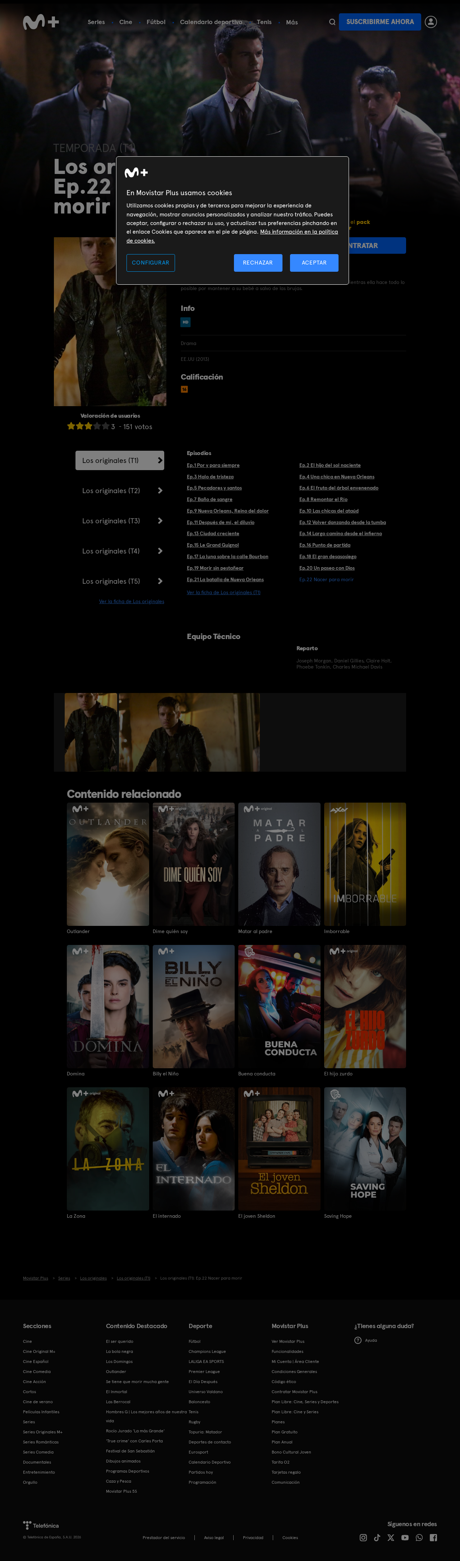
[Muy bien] (106, 426)
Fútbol (156, 22)
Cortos (29, 1391)
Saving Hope (338, 1216)
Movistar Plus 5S (121, 1491)
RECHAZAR (258, 262)
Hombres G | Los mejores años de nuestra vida (146, 1416)
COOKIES (290, 1537)
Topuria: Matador (205, 1431)
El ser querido (119, 1341)
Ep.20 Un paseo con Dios (327, 568)
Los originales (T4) (111, 551)
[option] (92, 732)
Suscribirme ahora (380, 22)
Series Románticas (41, 1442)
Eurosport (198, 1452)
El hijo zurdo (338, 1073)
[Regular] (88, 426)
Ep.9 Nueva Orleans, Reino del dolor (228, 511)
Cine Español (36, 1361)
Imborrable (337, 931)
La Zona (76, 1216)
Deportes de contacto (210, 1442)
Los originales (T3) (111, 520)
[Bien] (97, 426)
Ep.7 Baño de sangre (210, 499)
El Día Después (203, 1381)
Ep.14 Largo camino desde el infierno (340, 533)
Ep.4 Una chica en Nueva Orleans (336, 476)
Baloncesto (199, 1401)
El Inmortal (116, 1391)
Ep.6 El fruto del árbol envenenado (338, 488)
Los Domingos (119, 1361)
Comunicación (286, 1482)
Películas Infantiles (41, 1411)
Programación (202, 1482)
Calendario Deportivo (210, 1462)
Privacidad (253, 1537)
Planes (278, 1421)
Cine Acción (34, 1381)
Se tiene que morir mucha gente (137, 1381)
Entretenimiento (39, 1472)
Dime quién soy (170, 931)
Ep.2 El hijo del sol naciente (330, 465)
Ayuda (371, 1340)
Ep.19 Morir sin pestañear (215, 568)
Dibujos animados (123, 1461)
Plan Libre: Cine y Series (295, 1411)
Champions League (207, 1351)
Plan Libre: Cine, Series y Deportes (305, 1401)
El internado (167, 1216)
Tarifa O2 (281, 1462)
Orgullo (30, 1482)
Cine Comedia (37, 1371)
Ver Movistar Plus (288, 1341)
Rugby (194, 1421)
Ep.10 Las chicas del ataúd (329, 511)
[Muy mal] (71, 426)
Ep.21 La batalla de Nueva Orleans (225, 579)
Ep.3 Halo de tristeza (210, 476)
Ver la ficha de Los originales (131, 601)
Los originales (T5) (111, 581)
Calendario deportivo (211, 22)
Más (292, 22)
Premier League (204, 1371)
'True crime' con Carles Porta (134, 1440)
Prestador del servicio (164, 1537)
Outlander (78, 931)
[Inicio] (41, 22)
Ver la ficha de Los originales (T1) (224, 592)
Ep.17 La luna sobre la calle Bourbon (227, 556)
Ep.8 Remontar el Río (323, 499)
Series (96, 22)
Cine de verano (38, 1401)
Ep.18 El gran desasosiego (327, 556)
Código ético (284, 1381)
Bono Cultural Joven (291, 1452)
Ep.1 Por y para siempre (213, 465)
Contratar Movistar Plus (294, 1391)
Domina (75, 1073)
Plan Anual (282, 1442)
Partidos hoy (201, 1472)
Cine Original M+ (39, 1351)
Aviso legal (214, 1537)
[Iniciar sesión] (431, 22)
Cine (125, 22)
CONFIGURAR (150, 262)
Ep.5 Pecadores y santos (214, 488)
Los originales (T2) (111, 490)
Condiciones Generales (294, 1371)
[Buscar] (332, 22)
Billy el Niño (166, 1073)
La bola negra (119, 1351)
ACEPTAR (314, 262)
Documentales (37, 1462)
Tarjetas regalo (286, 1472)
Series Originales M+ (43, 1431)
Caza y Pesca (118, 1481)
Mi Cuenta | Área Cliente (295, 1361)
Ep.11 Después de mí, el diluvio (220, 522)
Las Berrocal (118, 1401)
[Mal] (80, 426)
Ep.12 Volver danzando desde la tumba (342, 522)
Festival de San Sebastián (130, 1451)
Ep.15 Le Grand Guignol (213, 545)
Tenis (264, 22)
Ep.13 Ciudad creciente (213, 533)
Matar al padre (255, 931)
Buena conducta (256, 1073)
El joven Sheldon (256, 1216)
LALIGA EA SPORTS (206, 1361)
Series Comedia (38, 1452)
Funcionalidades (287, 1351)
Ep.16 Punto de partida (324, 545)
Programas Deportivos (127, 1471)
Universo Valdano (206, 1391)
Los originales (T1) (110, 460)
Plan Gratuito (285, 1431)
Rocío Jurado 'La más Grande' (135, 1430)
